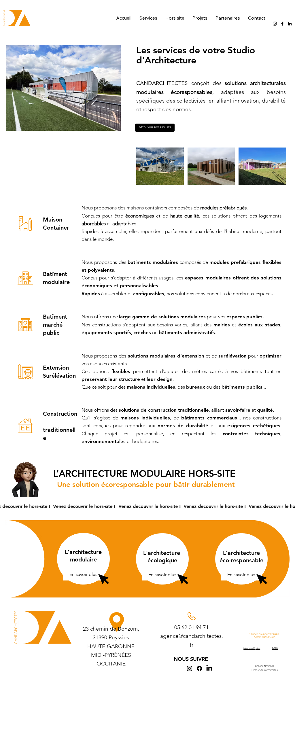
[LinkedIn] (289, 23)
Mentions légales (251, 648)
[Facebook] (282, 23)
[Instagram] (274, 23)
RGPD (275, 648)
